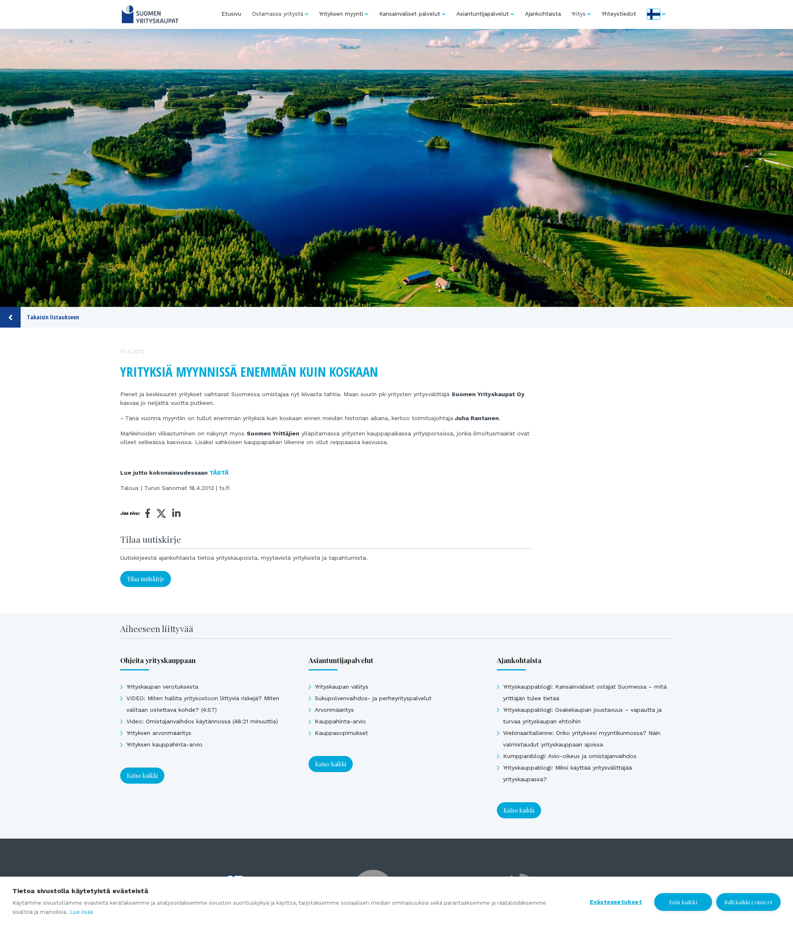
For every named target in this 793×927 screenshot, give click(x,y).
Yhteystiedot (619, 13)
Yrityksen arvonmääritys (158, 733)
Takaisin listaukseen (53, 317)
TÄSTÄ (218, 472)
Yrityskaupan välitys (341, 686)
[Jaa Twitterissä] (161, 514)
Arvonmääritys (334, 709)
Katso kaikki (142, 776)
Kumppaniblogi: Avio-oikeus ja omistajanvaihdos (569, 756)
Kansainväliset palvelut (409, 13)
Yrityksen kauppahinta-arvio (164, 744)
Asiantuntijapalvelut (482, 13)
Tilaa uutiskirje (145, 579)
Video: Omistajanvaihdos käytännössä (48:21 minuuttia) (202, 721)
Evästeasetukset (616, 901)
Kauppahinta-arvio (340, 721)
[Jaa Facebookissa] (147, 513)
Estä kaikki (683, 902)
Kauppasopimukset (341, 733)
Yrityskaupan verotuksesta (162, 686)
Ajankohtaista (543, 13)
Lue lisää (81, 912)
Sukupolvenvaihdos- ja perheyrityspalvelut (373, 698)
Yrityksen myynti (341, 13)
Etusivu (231, 13)
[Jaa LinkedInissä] (176, 513)
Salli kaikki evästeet (748, 902)
